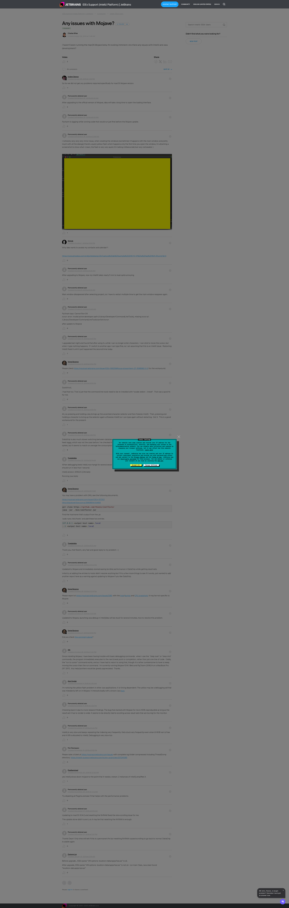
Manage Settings (151, 465)
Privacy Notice (139, 457)
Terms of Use (157, 457)
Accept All (136, 465)
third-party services (128, 459)
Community (185, 4)
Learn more (149, 450)
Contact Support (170, 4)
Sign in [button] (217, 4)
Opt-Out (160, 461)
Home (70, 4)
